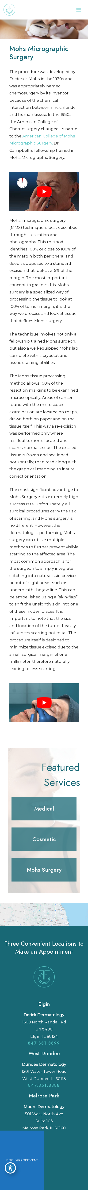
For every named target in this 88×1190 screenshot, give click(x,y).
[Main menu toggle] (78, 10)
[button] (44, 808)
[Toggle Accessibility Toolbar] (10, 1168)
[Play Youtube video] (44, 191)
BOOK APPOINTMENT (22, 1160)
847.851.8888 (44, 1085)
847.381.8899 (44, 1043)
